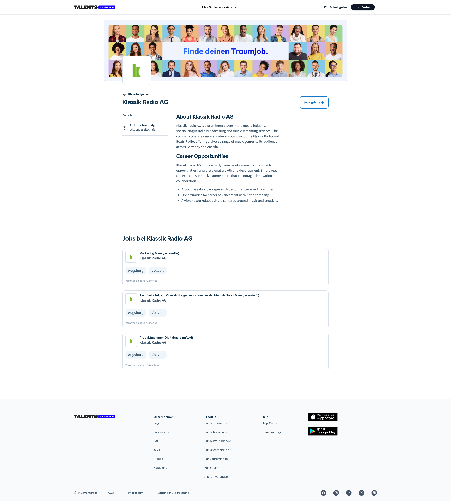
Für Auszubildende (217, 441)
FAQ (157, 441)
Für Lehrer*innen (216, 459)
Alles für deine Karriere (217, 7)
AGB (157, 450)
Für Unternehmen (216, 450)
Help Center (270, 423)
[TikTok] (349, 493)
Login (157, 423)
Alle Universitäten (217, 477)
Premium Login (272, 432)
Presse (158, 459)
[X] (361, 493)
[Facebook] (323, 493)
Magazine (160, 468)
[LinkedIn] (374, 493)
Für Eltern (211, 468)
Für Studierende (215, 423)
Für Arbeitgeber (336, 7)
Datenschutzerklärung (174, 493)
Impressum (161, 432)
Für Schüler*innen (216, 432)
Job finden (363, 7)
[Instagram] (336, 493)
